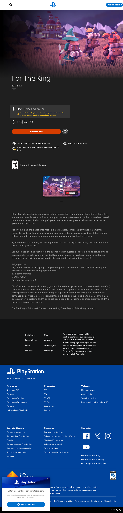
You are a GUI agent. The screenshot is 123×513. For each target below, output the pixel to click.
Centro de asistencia (16, 432)
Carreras (10, 394)
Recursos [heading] (49, 428)
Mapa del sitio (110, 501)
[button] (61, 186)
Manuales (11, 456)
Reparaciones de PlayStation (19, 444)
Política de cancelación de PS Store (59, 436)
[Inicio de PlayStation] (53, 4)
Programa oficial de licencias (56, 452)
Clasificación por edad (53, 440)
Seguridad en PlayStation (18, 436)
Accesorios (49, 406)
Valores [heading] (85, 386)
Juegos (18, 378)
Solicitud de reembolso (17, 452)
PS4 (45, 394)
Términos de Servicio (53, 432)
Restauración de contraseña (19, 448)
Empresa (10, 406)
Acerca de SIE (13, 390)
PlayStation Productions (17, 402)
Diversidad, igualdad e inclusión (95, 402)
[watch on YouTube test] (71, 193)
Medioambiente (88, 390)
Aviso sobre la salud (53, 444)
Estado (10, 440)
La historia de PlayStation (18, 410)
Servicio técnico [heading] (15, 428)
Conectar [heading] (86, 428)
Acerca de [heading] (12, 386)
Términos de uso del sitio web (88, 501)
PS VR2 (47, 398)
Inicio (9, 378)
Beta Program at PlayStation (93, 463)
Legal (49, 501)
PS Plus (47, 402)
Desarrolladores (51, 448)
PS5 (45, 390)
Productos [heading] (49, 386)
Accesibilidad (87, 394)
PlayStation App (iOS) (90, 455)
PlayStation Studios (15, 398)
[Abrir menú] (3, 5)
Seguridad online (88, 398)
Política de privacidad (63, 501)
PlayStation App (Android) (92, 459)
